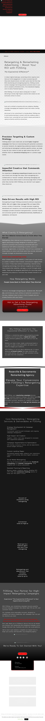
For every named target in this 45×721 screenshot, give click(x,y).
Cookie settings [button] (20, 719)
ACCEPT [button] (26, 719)
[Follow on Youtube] (23, 657)
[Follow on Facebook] (17, 657)
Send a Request (22, 310)
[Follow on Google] (27, 657)
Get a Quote (22, 14)
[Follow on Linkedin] (20, 657)
